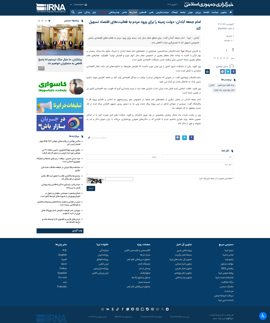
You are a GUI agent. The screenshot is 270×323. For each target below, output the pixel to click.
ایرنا (208, 5)
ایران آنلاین (103, 264)
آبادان (212, 85)
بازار (94, 12)
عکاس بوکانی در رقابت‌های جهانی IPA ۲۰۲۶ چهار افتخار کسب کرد (60, 143)
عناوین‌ (224, 12)
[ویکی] (107, 309)
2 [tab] (46, 21)
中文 (64, 250)
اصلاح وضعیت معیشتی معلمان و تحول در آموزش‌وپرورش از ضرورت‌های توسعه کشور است (60, 195)
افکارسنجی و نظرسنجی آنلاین (137, 250)
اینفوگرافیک (145, 273)
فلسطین (142, 12)
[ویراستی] (127, 309)
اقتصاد (206, 12)
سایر (80, 12)
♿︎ (263, 315)
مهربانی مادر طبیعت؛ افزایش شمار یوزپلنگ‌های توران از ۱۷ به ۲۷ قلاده (60, 212)
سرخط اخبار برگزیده (183, 255)
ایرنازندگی (104, 250)
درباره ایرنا (229, 250)
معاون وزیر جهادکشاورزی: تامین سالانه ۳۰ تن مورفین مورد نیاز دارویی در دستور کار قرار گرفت (61, 151)
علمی (151, 12)
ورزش (198, 12)
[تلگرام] (167, 309)
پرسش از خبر (144, 269)
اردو (65, 282)
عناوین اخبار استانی (183, 264)
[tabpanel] (60, 48)
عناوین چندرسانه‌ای (183, 278)
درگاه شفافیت (227, 282)
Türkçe (63, 269)
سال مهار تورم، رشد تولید (224, 90)
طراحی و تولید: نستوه (220, 318)
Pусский (62, 278)
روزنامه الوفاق (102, 259)
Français (62, 287)
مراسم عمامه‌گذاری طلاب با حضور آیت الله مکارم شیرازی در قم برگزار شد (60, 177)
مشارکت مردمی (226, 287)
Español (62, 273)
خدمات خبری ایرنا (225, 300)
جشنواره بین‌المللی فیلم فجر (138, 259)
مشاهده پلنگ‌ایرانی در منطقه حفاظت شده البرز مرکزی (60, 169)
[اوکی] (112, 309)
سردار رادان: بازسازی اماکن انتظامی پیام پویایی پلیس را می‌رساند (60, 186)
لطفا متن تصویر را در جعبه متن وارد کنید (216, 178)
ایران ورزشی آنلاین (100, 273)
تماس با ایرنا (228, 255)
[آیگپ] (142, 309)
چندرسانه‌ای (114, 12)
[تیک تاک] (117, 309)
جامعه (182, 12)
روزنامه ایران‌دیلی (100, 269)
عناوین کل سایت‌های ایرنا (181, 259)
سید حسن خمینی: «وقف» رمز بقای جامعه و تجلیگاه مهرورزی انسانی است (58, 160)
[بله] (147, 309)
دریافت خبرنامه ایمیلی (223, 296)
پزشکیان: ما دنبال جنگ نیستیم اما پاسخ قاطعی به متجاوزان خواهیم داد (60, 61)
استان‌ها (133, 12)
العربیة (64, 259)
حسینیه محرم (144, 282)
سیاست (215, 12)
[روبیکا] (157, 309)
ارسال (91, 188)
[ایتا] (137, 309)
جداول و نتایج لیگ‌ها (141, 278)
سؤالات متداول (227, 264)
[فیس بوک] (122, 309)
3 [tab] (42, 21)
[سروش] (132, 309)
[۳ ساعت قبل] (60, 40)
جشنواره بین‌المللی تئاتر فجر (138, 287)
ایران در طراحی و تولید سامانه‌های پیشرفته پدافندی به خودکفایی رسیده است (58, 203)
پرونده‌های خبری (184, 250)
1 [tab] (49, 21)
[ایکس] (162, 309)
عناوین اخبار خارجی (183, 269)
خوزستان (227, 40)
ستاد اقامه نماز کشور (226, 85)
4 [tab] (39, 21)
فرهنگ (174, 12)
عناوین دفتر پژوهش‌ (183, 273)
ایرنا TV (101, 12)
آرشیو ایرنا (229, 259)
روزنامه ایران (103, 255)
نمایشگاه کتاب (144, 264)
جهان (190, 12)
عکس (124, 12)
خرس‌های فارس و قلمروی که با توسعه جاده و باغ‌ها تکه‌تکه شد (61, 221)
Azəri (64, 264)
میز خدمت (228, 291)
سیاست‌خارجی (162, 12)
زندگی (87, 12)
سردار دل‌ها (145, 255)
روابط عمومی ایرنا (225, 273)
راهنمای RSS (227, 269)
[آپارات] (152, 309)
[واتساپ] (103, 309)
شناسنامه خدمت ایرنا (224, 278)
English (62, 255)
